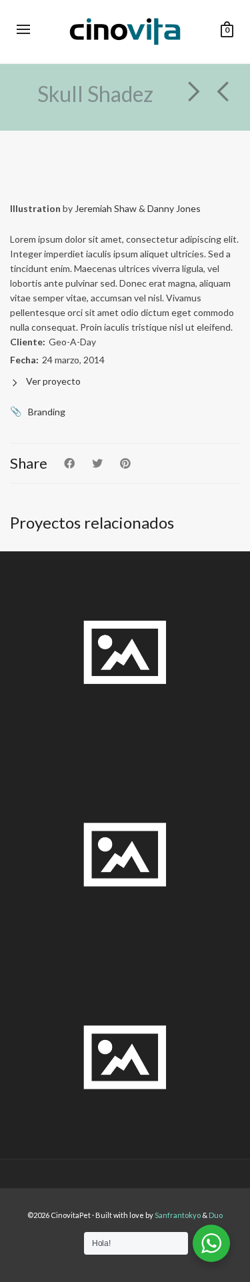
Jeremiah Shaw (106, 208)
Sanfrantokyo (178, 1215)
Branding (46, 411)
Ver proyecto (53, 381)
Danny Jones (174, 208)
